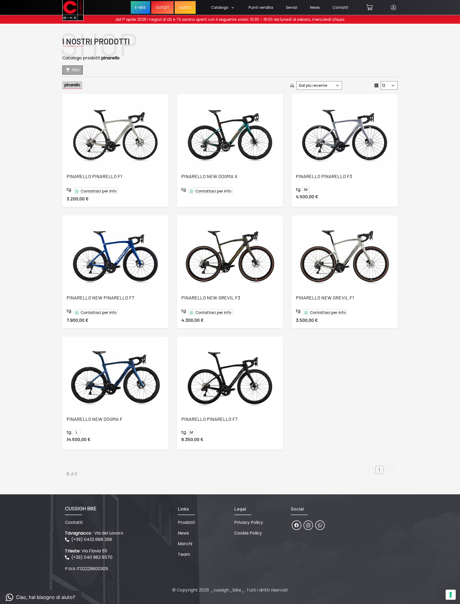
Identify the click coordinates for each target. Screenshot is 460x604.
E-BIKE (140, 7)
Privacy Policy (248, 522)
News (315, 7)
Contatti (340, 7)
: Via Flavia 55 (86, 551)
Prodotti (186, 522)
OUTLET (162, 7)
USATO (185, 7)
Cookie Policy (248, 533)
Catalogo (219, 7)
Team (184, 554)
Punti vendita (261, 7)
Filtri (75, 70)
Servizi (291, 7)
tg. (69, 189)
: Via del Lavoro (94, 533)
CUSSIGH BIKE (80, 508)
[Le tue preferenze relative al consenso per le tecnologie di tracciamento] (451, 595)
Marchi (185, 544)
